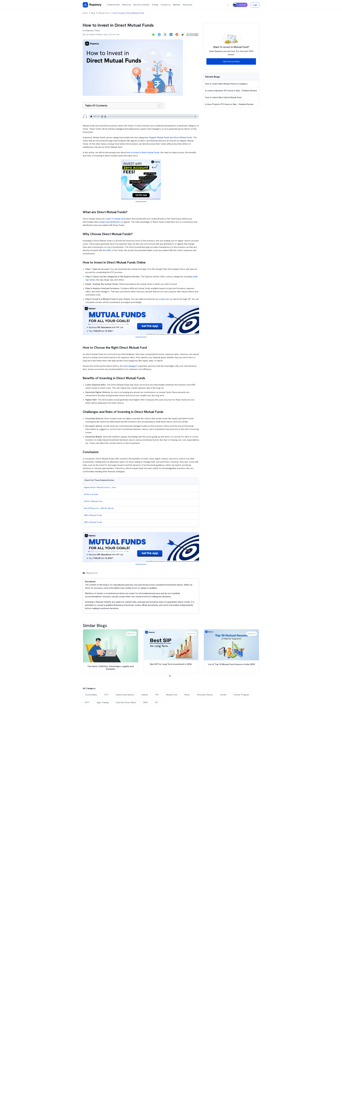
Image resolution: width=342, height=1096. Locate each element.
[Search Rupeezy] (228, 4)
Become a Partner (141, 4)
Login (255, 5)
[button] (169, 675)
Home (85, 13)
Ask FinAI (242, 5)
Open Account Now (231, 61)
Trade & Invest (113, 4)
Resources (187, 4)
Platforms (126, 4)
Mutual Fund (103, 13)
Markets (176, 4)
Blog (93, 13)
